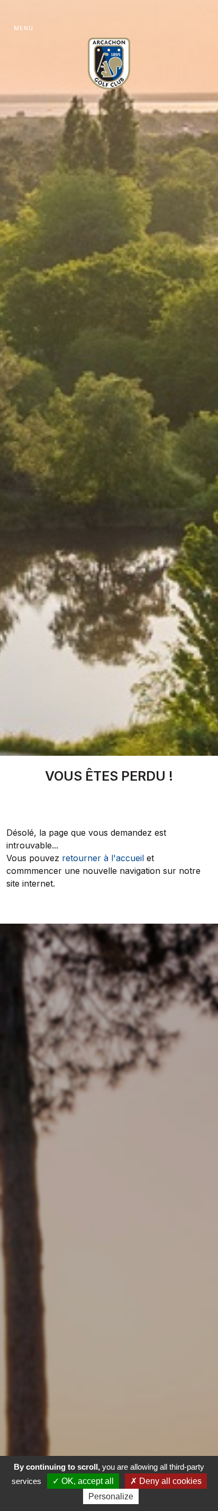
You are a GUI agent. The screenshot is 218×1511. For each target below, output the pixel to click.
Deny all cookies (169, 1481)
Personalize (110, 1496)
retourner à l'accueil (103, 858)
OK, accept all (86, 1481)
